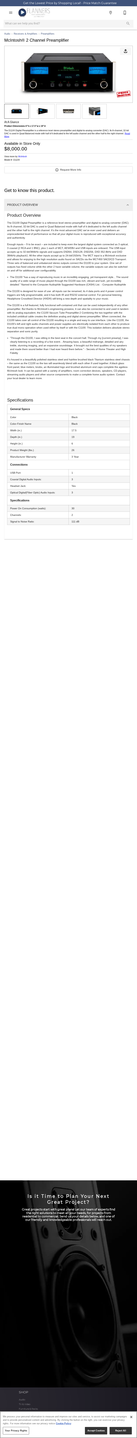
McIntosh (22, 156)
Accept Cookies (96, 1430)
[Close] (131, 1417)
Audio (7, 33)
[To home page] (34, 12)
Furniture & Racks (28, 1409)
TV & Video (24, 1404)
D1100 (16, 160)
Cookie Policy (63, 1423)
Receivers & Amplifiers (25, 33)
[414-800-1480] (125, 12)
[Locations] (110, 12)
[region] (68, 1424)
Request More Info (70, 169)
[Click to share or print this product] (125, 51)
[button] (10, 12)
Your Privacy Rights (16, 1430)
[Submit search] (128, 23)
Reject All (120, 1430)
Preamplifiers (47, 33)
